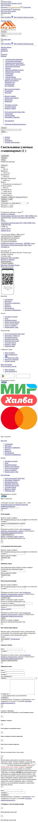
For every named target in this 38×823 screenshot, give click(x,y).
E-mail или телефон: (7, 603)
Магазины (8, 92)
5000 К (6, 180)
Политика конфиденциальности (15, 124)
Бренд (3, 167)
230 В (6, 176)
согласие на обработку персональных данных (16, 530)
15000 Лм (7, 191)
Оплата (17, 265)
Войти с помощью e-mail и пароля (12, 536)
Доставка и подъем (11, 105)
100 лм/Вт (7, 195)
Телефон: (4, 521)
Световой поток (6, 189)
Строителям (9, 114)
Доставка (11, 265)
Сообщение (5, 694)
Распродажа (9, 99)
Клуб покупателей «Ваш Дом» (15, 112)
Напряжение (5, 175)
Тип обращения (6, 676)
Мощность (4, 171)
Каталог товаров (10, 96)
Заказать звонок (10, 361)
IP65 (5, 188)
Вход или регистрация (8, 11)
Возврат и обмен (10, 108)
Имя (3, 670)
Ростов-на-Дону (6, 3)
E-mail (3, 672)
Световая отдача (6, 193)
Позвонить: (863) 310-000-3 (10, 258)
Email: (3, 637)
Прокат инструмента (12, 98)
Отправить (5, 795)
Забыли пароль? (6, 609)
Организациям (9, 115)
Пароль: (3, 607)
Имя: (2, 525)
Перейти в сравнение (8, 214)
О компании (9, 91)
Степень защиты (6, 186)
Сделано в (4, 508)
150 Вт (6, 173)
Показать (19, 197)
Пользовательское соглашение (11, 504)
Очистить (4, 165)
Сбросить (4, 201)
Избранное (8, 101)
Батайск (14, 3)
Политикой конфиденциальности (12, 533)
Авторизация (15, 639)
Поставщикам (9, 121)
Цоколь (3, 182)
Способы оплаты (10, 106)
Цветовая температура (8, 178)
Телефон (3, 674)
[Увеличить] (7, 294)
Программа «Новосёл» (12, 117)
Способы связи (6, 13)
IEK (5, 169)
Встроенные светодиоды (12, 184)
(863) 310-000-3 (6, 5)
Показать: (7, 199)
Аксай (19, 3)
